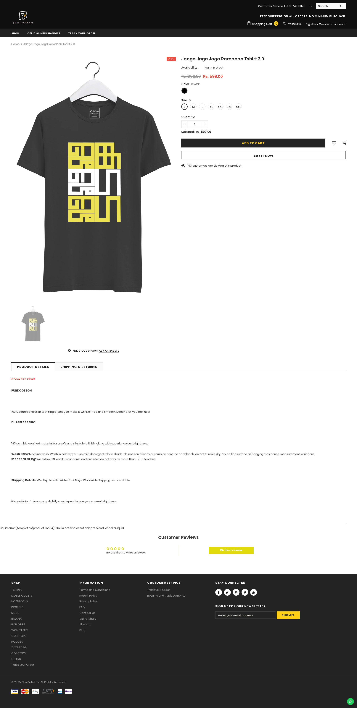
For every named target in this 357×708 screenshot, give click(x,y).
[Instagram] (236, 592)
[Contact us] (350, 701)
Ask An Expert (109, 351)
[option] (93, 178)
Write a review (231, 550)
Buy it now (263, 156)
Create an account (332, 24)
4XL (238, 107)
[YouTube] (253, 592)
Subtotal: (188, 132)
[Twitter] (227, 592)
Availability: (189, 67)
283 (189, 166)
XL (211, 107)
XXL (220, 107)
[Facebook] (218, 592)
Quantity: (188, 117)
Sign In (310, 24)
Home (15, 44)
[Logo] (23, 17)
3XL (229, 107)
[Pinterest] (245, 592)
